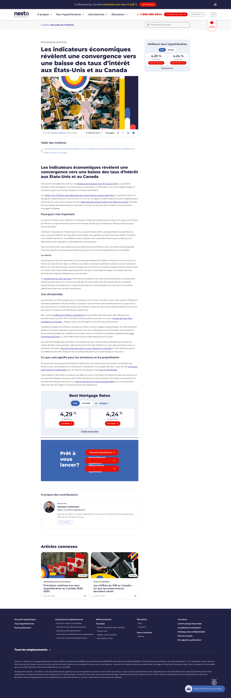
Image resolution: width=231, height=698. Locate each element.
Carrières (182, 619)
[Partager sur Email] (133, 133)
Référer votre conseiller (107, 635)
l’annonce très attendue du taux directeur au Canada (86, 348)
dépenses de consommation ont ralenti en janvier (104, 202)
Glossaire (142, 627)
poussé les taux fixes (122, 318)
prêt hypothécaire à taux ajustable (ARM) (95, 381)
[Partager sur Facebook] (118, 133)
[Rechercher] (148, 24)
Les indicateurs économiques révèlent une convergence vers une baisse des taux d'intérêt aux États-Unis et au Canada (89, 151)
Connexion (195, 14)
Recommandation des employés (111, 627)
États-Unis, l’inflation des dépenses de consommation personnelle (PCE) (80, 195)
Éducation (118, 14)
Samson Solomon (58, 133)
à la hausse (56, 322)
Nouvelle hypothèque (25, 619)
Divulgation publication (189, 640)
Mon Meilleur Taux (104, 638)
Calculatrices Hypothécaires (69, 619)
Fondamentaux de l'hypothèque (57, 581)
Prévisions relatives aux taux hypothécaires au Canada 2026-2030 (63, 588)
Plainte (141, 636)
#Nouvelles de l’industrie (53, 42)
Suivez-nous (102, 631)
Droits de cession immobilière (69, 623)
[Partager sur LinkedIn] (128, 133)
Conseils (45, 25)
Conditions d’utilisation (189, 628)
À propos (43, 14)
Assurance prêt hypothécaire (68, 631)
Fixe (162, 50)
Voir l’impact (148, 4)
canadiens (46, 322)
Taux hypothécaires (68, 14)
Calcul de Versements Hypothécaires (71, 638)
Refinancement (104, 619)
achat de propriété (101, 581)
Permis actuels (185, 636)
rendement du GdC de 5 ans (57, 279)
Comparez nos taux (175, 14)
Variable (171, 50)
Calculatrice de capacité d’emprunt (71, 627)
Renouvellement (22, 628)
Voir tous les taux (167, 68)
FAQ (140, 623)
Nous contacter (144, 632)
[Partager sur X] (123, 133)
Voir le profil (65, 522)
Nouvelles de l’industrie (62, 25)
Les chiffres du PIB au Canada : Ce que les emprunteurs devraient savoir (112, 588)
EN (214, 14)
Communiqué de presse (190, 624)
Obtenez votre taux (156, 63)
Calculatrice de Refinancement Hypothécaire (75, 634)
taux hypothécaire (108, 370)
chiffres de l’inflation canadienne (68, 315)
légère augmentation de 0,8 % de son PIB (97, 184)
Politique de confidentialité (191, 632)
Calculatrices (96, 14)
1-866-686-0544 (151, 14)
